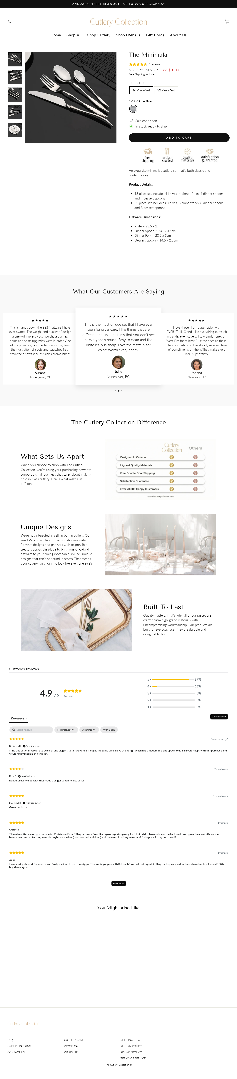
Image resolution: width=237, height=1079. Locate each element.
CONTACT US (16, 1052)
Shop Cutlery (98, 35)
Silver (133, 109)
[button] (174, 679)
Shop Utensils (128, 35)
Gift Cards (155, 35)
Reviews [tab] (19, 718)
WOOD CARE (72, 1046)
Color (140, 101)
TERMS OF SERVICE (133, 1058)
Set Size (137, 82)
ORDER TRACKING (19, 1046)
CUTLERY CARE (74, 1039)
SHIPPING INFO (130, 1039)
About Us (178, 35)
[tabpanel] (118, 808)
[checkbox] (109, 729)
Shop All (74, 35)
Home (55, 35)
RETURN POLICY (131, 1046)
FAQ (10, 1039)
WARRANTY (71, 1052)
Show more (118, 883)
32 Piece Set (166, 90)
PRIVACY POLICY (131, 1052)
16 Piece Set (141, 90)
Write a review (219, 716)
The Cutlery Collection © (118, 1064)
